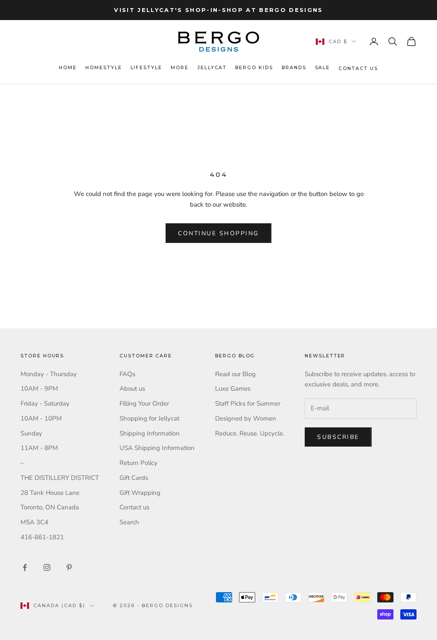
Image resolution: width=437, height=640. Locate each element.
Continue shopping (218, 233)
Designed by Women (245, 418)
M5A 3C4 (34, 522)
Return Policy (138, 463)
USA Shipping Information (157, 448)
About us (132, 388)
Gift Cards (133, 477)
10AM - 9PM (39, 388)
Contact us (134, 507)
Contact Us (358, 68)
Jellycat (212, 67)
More (180, 67)
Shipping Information (149, 433)
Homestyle (103, 67)
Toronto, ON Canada (49, 507)
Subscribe (338, 437)
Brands (294, 67)
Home (68, 67)
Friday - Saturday (45, 403)
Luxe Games (233, 388)
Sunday (31, 433)
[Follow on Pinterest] (69, 567)
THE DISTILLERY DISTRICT (59, 477)
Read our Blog (235, 374)
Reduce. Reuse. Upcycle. (249, 433)
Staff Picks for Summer (247, 403)
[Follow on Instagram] (47, 567)
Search (129, 522)
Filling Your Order (144, 403)
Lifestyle (147, 67)
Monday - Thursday (48, 374)
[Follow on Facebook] (24, 567)
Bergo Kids (254, 67)
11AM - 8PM (39, 448)
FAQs (127, 374)
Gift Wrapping (139, 492)
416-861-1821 (42, 537)
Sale (322, 67)
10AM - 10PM (41, 418)
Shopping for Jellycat (149, 418)
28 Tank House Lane (49, 492)
